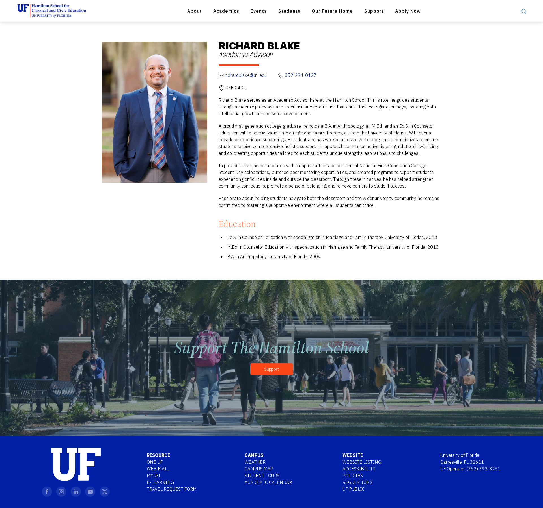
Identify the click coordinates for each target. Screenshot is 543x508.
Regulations (357, 482)
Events (259, 11)
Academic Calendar (268, 482)
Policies (352, 475)
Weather (255, 462)
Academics (226, 11)
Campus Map (259, 469)
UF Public (353, 489)
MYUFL (154, 475)
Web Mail (158, 469)
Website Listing (361, 462)
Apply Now (408, 11)
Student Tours (262, 475)
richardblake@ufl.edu (246, 75)
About (194, 11)
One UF (155, 462)
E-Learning (160, 482)
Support (374, 11)
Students (289, 11)
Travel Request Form (172, 489)
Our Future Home (332, 11)
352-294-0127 (300, 75)
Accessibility (358, 469)
